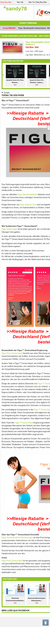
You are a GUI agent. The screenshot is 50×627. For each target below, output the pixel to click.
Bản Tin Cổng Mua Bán (38, 2)
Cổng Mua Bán (5, 2)
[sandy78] (15, 8)
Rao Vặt (20, 2)
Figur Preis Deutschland (12, 353)
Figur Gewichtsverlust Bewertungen (17, 537)
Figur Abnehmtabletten (27, 194)
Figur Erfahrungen (9, 229)
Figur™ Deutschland (24, 422)
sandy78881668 (28, 23)
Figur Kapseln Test (28, 204)
